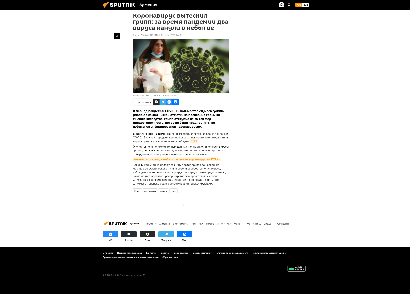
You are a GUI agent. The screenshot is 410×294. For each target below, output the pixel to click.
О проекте (108, 252)
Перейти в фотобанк (171, 95)
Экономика (180, 223)
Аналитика (224, 223)
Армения (164, 223)
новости (150, 223)
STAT (194, 141)
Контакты (151, 252)
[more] (117, 36)
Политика (197, 223)
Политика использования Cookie (269, 252)
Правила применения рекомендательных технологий (131, 257)
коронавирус (150, 191)
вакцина (163, 191)
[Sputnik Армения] (120, 8)
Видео (268, 223)
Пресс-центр (282, 223)
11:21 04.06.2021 (141, 34)
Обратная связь (170, 257)
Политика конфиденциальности (231, 252)
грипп (173, 191)
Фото (237, 223)
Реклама (164, 252)
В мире (137, 191)
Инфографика (252, 223)
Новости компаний (201, 252)
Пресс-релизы (180, 252)
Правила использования (129, 252)
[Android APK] (296, 268)
